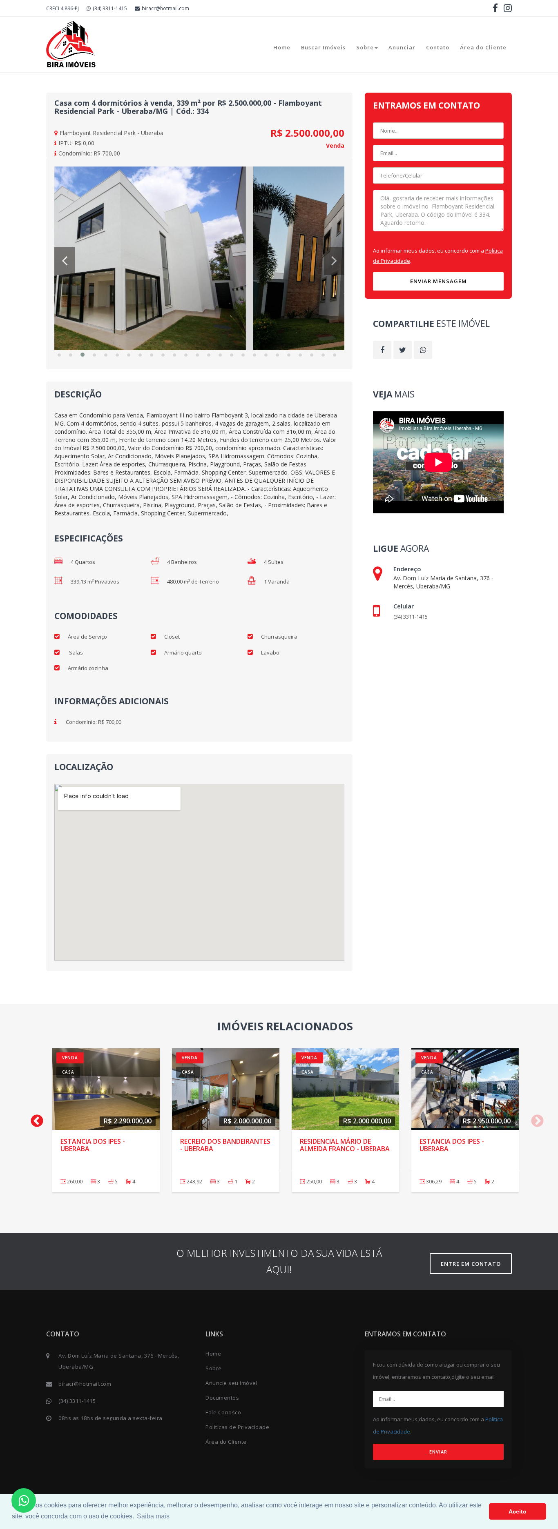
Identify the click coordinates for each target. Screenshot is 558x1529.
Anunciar (401, 47)
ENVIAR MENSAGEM (438, 281)
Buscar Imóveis (323, 47)
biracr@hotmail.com (165, 8)
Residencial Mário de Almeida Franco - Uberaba (345, 1145)
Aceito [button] (518, 1511)
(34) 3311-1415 (110, 8)
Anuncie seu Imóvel (231, 1383)
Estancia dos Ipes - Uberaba (92, 1145)
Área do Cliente (483, 47)
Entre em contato (471, 1263)
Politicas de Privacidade (237, 1427)
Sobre (365, 47)
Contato (437, 47)
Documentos (222, 1397)
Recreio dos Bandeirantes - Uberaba (225, 1145)
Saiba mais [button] (153, 1516)
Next (534, 1118)
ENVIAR (438, 1452)
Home (281, 47)
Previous (34, 1118)
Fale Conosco (223, 1412)
